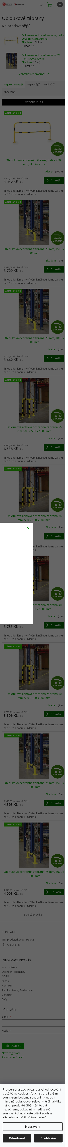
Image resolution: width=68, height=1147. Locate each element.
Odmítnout (17, 1138)
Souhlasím (48, 1138)
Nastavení (32, 1127)
